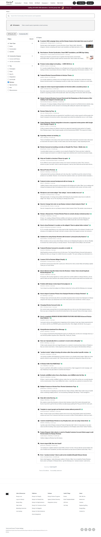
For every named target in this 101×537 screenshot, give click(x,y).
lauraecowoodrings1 (44, 411)
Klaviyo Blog (19, 502)
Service (47, 66)
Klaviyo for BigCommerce (38, 502)
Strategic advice (51, 43)
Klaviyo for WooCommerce (38, 511)
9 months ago (54, 149)
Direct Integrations (36, 514)
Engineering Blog (83, 505)
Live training (19, 511)
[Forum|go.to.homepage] (9, 3)
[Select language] (74, 3)
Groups (26, 3)
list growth (12, 79)
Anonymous (42, 194)
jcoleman (42, 126)
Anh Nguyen (43, 215)
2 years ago (58, 411)
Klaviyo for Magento (37, 508)
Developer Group (48, 88)
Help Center (60, 3)
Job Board (37, 3)
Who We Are (82, 496)
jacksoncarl (42, 445)
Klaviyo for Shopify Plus (37, 499)
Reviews (12, 82)
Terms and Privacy (10, 528)
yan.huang (42, 160)
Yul (41, 295)
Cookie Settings (19, 528)
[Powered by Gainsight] (50, 467)
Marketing (55, 101)
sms (11, 87)
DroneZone (42, 354)
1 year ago (67, 54)
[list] (51, 43)
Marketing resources (21, 508)
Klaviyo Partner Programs (54, 496)
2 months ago (56, 88)
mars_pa (42, 113)
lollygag (42, 400)
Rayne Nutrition (43, 238)
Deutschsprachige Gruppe (51, 160)
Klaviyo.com (19, 496)
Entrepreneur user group (50, 227)
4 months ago (56, 113)
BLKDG (42, 342)
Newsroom (82, 499)
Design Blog (82, 508)
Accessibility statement (56, 470)
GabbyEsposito (43, 43)
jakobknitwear (43, 388)
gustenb (42, 331)
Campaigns (12, 68)
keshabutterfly (43, 261)
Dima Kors (42, 285)
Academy (53, 3)
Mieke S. (42, 183)
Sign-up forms (13, 84)
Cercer (41, 456)
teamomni (42, 171)
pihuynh (42, 227)
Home (7, 11)
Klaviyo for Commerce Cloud (39, 505)
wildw (41, 137)
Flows (11, 71)
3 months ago (59, 43)
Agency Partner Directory (54, 499)
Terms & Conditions (44, 470)
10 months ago (54, 171)
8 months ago (52, 137)
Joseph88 (42, 320)
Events (31, 3)
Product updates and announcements (56, 54)
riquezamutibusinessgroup (46, 101)
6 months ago (56, 435)
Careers (81, 502)
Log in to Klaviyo (20, 499)
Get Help (66, 505)
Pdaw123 (42, 377)
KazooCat (42, 250)
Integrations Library (52, 502)
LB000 (41, 88)
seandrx (42, 77)
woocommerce (13, 90)
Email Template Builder (69, 499)
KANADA (42, 422)
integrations (12, 76)
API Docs (66, 502)
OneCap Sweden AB (44, 206)
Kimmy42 (42, 274)
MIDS (41, 307)
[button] (81, 3)
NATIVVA (42, 66)
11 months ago (52, 77)
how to (11, 74)
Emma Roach (43, 149)
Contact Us (82, 511)
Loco (41, 365)
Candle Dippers (43, 435)
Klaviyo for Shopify (36, 496)
